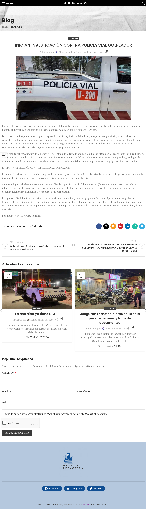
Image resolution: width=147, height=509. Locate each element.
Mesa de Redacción (69, 52)
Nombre (7, 391)
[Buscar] (143, 3)
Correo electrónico (86, 391)
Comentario (9, 372)
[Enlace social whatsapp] (81, 3)
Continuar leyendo (37, 337)
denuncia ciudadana (15, 226)
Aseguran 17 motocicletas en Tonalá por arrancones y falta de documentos (110, 318)
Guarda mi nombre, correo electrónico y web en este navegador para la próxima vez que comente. (56, 413)
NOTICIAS (17, 26)
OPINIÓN (37, 308)
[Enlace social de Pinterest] (73, 3)
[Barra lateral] (3, 156)
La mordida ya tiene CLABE (37, 314)
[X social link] (65, 3)
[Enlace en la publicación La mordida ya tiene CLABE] (37, 289)
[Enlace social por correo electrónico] (69, 3)
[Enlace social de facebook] (61, 3)
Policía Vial (37, 226)
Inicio (5, 26)
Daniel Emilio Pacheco (42, 319)
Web (4, 402)
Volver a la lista (73, 246)
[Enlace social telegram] (85, 3)
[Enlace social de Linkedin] (77, 3)
